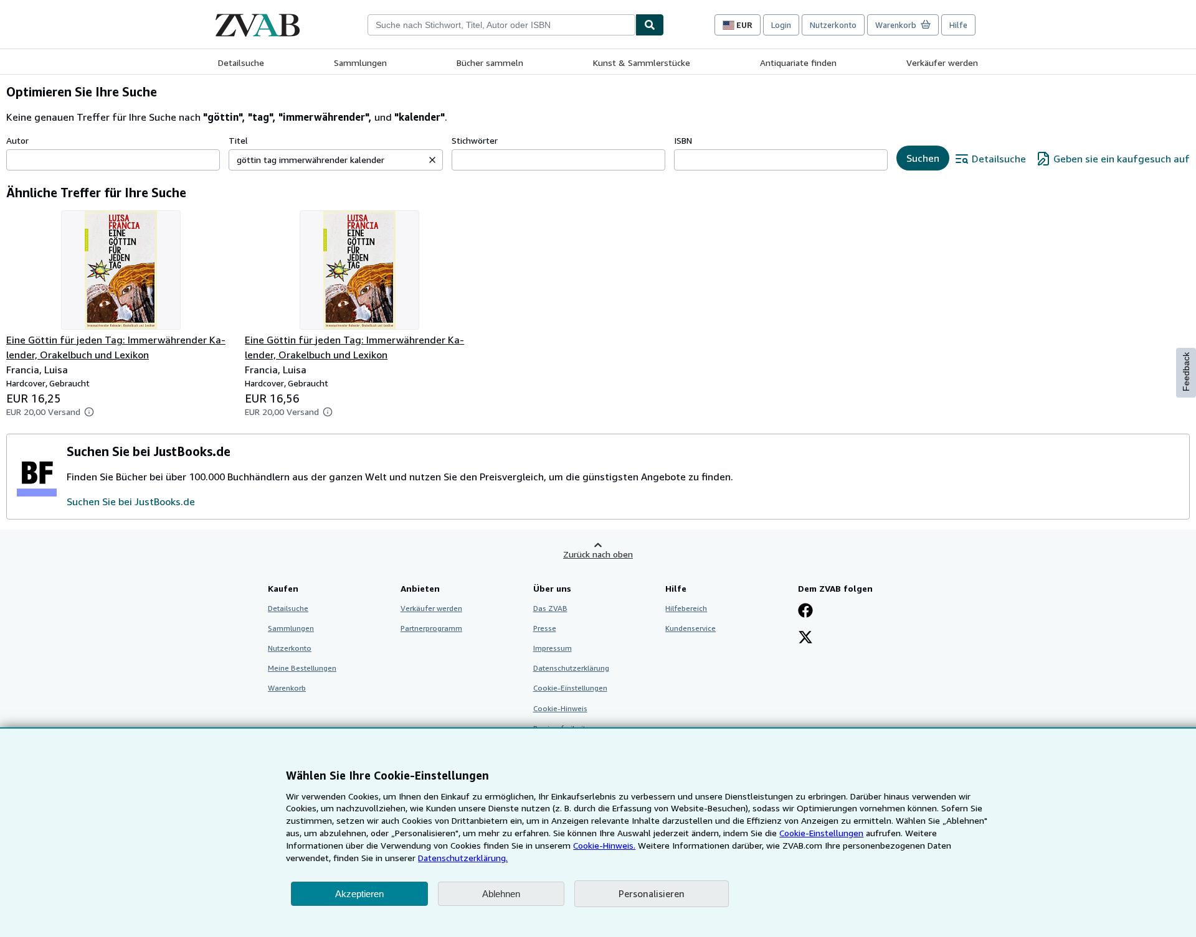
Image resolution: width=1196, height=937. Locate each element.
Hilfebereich (686, 608)
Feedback (1186, 371)
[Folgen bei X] (805, 638)
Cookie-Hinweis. (604, 845)
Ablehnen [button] (501, 893)
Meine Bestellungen (302, 668)
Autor (17, 140)
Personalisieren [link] (652, 893)
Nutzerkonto (833, 25)
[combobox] (501, 24)
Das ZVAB (550, 608)
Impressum (552, 648)
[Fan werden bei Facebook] (805, 611)
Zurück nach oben (598, 554)
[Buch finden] (649, 24)
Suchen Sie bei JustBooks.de (131, 501)
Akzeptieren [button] (359, 893)
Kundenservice (690, 628)
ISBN (683, 140)
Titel (238, 140)
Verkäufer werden (942, 62)
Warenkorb (287, 687)
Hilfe (958, 25)
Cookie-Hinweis (560, 708)
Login (781, 25)
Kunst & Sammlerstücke (641, 62)
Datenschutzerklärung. (463, 857)
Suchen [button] (922, 158)
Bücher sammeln (490, 62)
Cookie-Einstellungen (821, 832)
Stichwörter (475, 140)
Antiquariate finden (798, 62)
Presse (544, 628)
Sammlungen (360, 62)
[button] (432, 160)
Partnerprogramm (431, 628)
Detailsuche (241, 62)
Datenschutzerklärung (571, 668)
